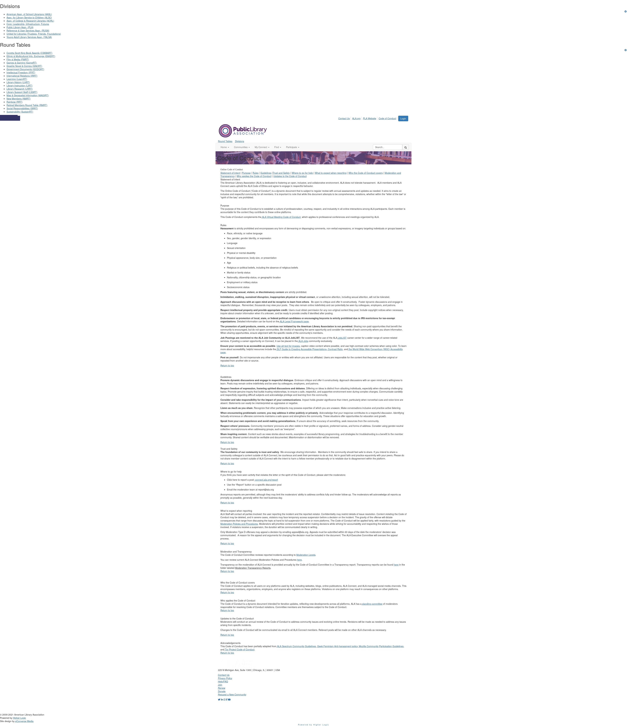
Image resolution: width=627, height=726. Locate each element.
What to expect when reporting (330, 172)
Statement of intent (230, 172)
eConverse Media (24, 721)
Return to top (227, 365)
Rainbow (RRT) (15, 101)
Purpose (246, 172)
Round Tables (225, 141)
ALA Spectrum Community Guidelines (296, 646)
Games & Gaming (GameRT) (22, 62)
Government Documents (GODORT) (25, 69)
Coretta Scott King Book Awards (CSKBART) (29, 53)
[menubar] (368, 118)
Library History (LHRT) (18, 82)
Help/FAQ (223, 681)
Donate (221, 691)
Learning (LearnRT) (17, 79)
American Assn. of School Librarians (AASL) (29, 14)
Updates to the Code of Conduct (290, 176)
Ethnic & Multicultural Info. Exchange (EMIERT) (31, 56)
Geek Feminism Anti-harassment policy (337, 646)
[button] (225, 147)
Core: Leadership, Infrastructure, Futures (28, 24)
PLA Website (369, 118)
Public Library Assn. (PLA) (20, 27)
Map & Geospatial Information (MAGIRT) (28, 95)
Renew (221, 688)
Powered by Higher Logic (313, 724)
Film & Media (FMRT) (18, 59)
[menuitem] (345, 118)
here (299, 559)
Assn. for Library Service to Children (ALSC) (29, 17)
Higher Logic (19, 717)
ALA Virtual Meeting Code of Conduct (281, 217)
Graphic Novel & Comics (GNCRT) (24, 66)
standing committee (372, 603)
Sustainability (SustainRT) (20, 111)
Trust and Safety (281, 172)
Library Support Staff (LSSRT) (22, 92)
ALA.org (356, 118)
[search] (405, 147)
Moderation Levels (305, 554)
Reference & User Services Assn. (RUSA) (28, 30)
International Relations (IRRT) (22, 75)
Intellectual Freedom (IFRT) (21, 72)
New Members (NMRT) (19, 98)
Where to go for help (302, 172)
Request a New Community (232, 694)
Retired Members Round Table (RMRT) (27, 105)
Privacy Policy (225, 678)
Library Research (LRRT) (20, 88)
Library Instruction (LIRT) (19, 85)
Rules (255, 172)
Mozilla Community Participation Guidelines (380, 646)
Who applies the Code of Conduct (254, 176)
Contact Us (344, 118)
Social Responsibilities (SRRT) (22, 108)
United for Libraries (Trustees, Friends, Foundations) (34, 33)
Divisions (239, 141)
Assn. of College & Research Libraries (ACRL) (30, 20)
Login (403, 118)
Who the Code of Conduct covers (365, 172)
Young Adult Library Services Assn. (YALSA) (29, 37)
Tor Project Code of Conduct (239, 649)
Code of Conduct (387, 118)
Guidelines (265, 172)
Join (220, 684)
